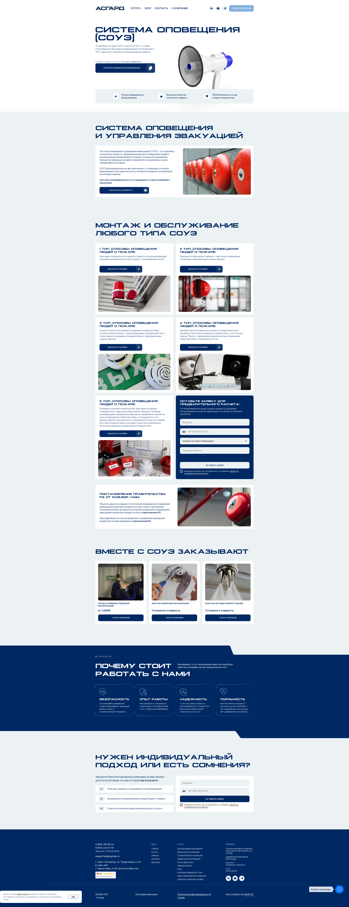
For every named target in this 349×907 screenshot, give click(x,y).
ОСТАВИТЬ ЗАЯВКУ (214, 465)
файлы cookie (22, 894)
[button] (125, 68)
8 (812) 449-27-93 (104, 847)
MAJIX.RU (249, 894)
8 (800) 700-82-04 (104, 844)
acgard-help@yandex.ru (107, 856)
